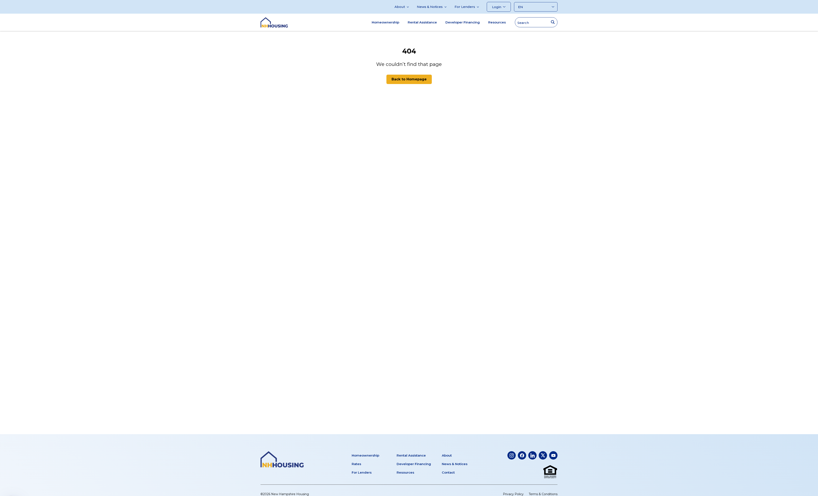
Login (496, 7)
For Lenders (465, 7)
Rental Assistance (422, 22)
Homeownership (385, 22)
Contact (448, 472)
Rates (356, 464)
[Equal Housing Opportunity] (550, 472)
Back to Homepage (409, 79)
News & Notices (430, 7)
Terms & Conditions (543, 494)
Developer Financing (462, 22)
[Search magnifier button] (552, 22)
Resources (497, 22)
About (400, 7)
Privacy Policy (513, 494)
